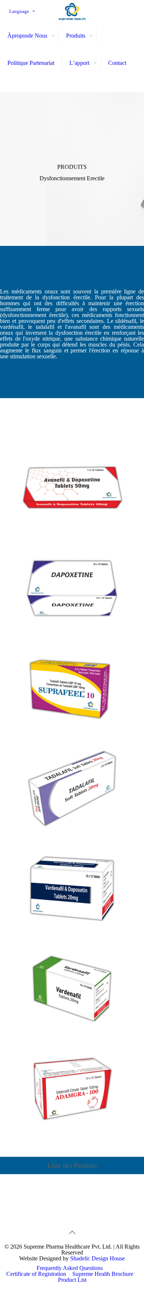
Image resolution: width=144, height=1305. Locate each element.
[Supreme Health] (72, 11)
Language (19, 11)
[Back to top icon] (72, 1232)
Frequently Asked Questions (70, 1268)
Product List (72, 1280)
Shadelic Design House (97, 1258)
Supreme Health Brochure (102, 1274)
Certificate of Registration (36, 1274)
